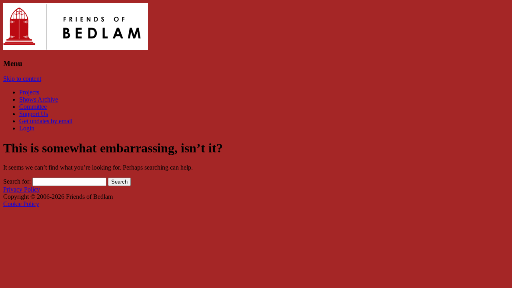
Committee (33, 106)
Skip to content (22, 78)
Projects (29, 92)
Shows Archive (38, 99)
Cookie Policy (21, 203)
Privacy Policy (21, 189)
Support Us (33, 113)
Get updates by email (45, 121)
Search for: (17, 181)
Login (26, 128)
